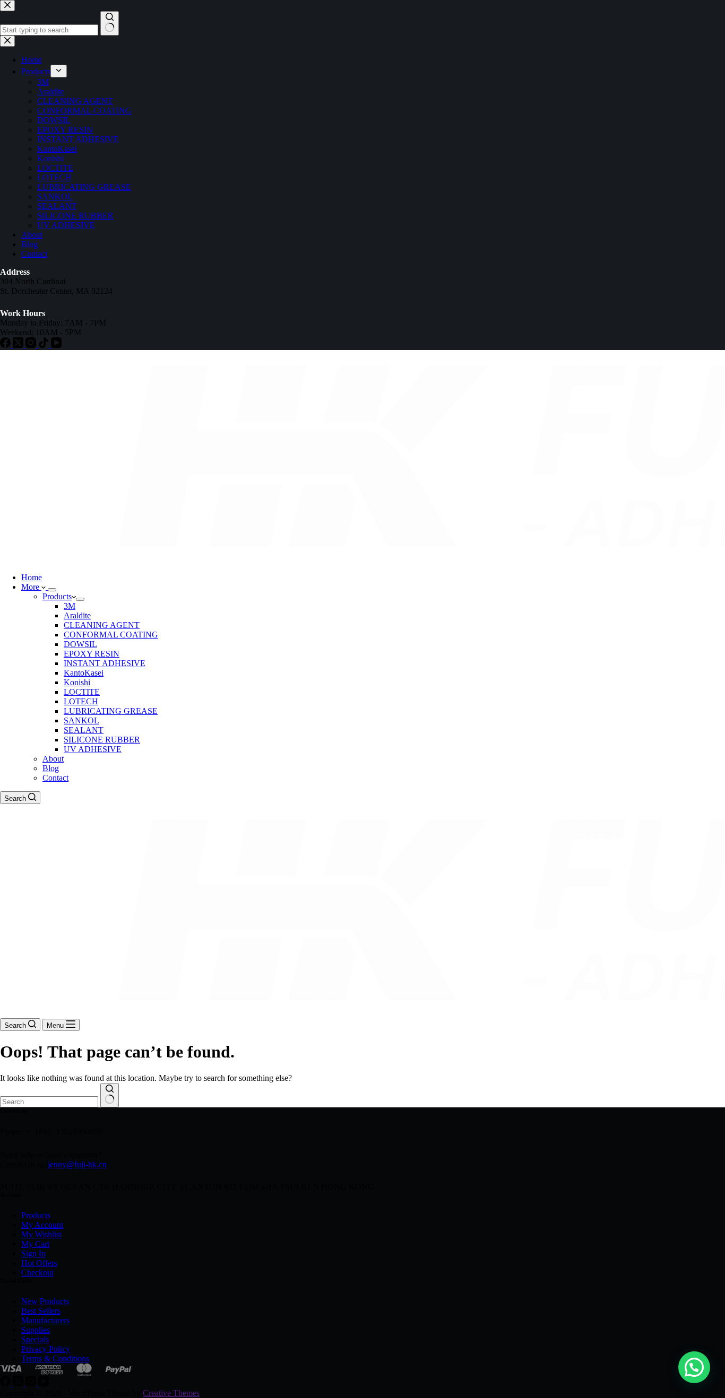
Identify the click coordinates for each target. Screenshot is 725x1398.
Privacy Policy (45, 1348)
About (53, 758)
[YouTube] (43, 1383)
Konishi (77, 682)
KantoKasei (83, 672)
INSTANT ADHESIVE (104, 663)
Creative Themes (171, 1392)
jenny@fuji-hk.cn (77, 1164)
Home (31, 577)
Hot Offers (39, 1263)
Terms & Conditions (55, 1358)
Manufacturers (45, 1320)
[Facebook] (6, 1383)
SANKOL (81, 720)
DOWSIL (80, 644)
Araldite (77, 615)
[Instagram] (31, 1383)
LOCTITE (82, 691)
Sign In (33, 1253)
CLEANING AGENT (102, 625)
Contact (55, 777)
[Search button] (109, 1095)
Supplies (35, 1329)
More (31, 586)
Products (57, 596)
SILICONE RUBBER (102, 739)
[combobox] (49, 1101)
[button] (694, 1367)
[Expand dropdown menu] (52, 589)
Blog (50, 768)
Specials (35, 1339)
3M (69, 605)
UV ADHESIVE (93, 749)
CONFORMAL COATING (111, 634)
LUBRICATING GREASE (111, 710)
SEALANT (83, 730)
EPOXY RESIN (91, 653)
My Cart (35, 1243)
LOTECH (81, 701)
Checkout (37, 1272)
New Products (45, 1301)
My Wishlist (41, 1234)
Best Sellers (41, 1310)
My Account (42, 1224)
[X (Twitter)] (19, 1383)
